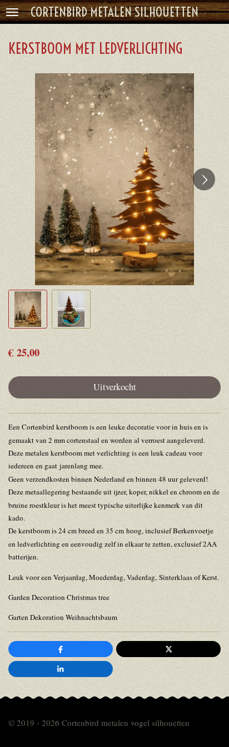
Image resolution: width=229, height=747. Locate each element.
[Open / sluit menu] (12, 12)
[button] (27, 309)
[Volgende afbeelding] (204, 179)
